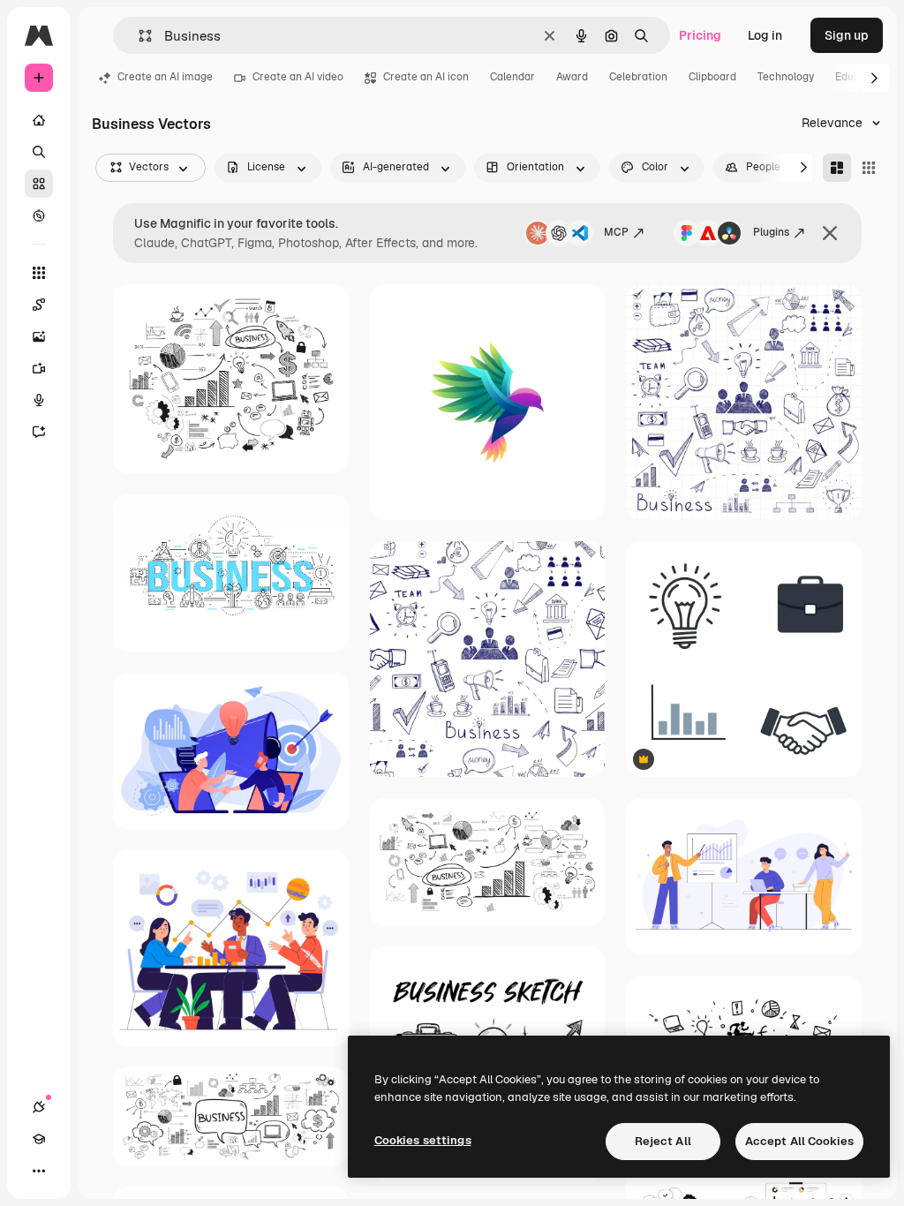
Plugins (771, 232)
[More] (39, 1171)
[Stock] (39, 184)
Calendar (512, 77)
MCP (616, 232)
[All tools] (39, 273)
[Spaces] (39, 304)
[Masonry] (837, 168)
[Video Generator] (39, 368)
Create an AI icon (426, 77)
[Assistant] (39, 432)
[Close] (829, 233)
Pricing (700, 35)
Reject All (663, 1141)
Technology (785, 77)
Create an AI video (297, 77)
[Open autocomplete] (138, 35)
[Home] (39, 120)
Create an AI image (165, 77)
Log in (765, 35)
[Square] (869, 168)
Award (572, 77)
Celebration (638, 77)
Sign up (847, 35)
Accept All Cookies (799, 1141)
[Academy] (39, 1139)
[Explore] (39, 215)
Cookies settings (422, 1140)
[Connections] (39, 1107)
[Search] (39, 152)
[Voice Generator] (39, 400)
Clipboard (712, 77)
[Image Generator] (39, 336)
